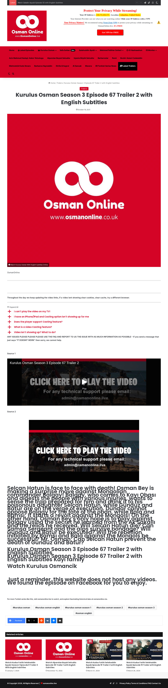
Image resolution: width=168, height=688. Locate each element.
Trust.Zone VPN (110, 23)
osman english (84, 613)
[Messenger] (53, 620)
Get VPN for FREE (110, 32)
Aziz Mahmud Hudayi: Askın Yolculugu (26, 58)
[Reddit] (41, 620)
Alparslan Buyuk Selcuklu (58, 58)
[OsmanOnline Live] (27, 26)
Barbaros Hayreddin (43, 66)
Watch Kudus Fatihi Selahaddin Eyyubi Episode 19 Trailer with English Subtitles (143, 665)
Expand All (12, 307)
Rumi (114, 58)
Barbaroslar (103, 58)
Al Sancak (77, 66)
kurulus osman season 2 (110, 607)
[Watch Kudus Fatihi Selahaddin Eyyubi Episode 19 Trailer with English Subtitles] (144, 649)
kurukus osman (22, 607)
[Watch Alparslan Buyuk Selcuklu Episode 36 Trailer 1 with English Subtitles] (64, 649)
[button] (84, 311)
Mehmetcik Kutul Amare (20, 66)
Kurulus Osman (47, 50)
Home (11, 50)
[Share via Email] (59, 620)
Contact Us (156, 683)
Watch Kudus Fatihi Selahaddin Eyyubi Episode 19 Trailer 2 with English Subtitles (104, 665)
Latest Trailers (128, 66)
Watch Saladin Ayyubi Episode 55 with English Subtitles (40, 3)
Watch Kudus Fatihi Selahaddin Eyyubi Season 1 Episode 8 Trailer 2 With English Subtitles (21, 665)
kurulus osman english (48, 607)
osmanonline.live (44, 599)
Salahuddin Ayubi (87, 50)
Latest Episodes (26, 50)
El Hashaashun (135, 50)
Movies (151, 50)
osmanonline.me (100, 599)
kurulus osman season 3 (142, 607)
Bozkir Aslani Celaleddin (131, 58)
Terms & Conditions (139, 683)
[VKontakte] (47, 620)
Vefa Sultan (67, 50)
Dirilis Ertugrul (62, 66)
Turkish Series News (107, 66)
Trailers (60, 83)
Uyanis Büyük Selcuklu (84, 58)
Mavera (88, 66)
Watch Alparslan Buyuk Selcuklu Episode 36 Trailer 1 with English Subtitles (61, 665)
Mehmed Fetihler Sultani (111, 50)
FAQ (149, 683)
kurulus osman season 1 (78, 607)
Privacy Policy (125, 683)
